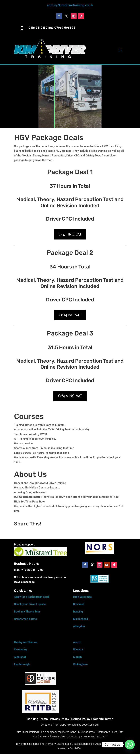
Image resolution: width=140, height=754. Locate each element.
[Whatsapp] (130, 744)
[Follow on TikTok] (81, 16)
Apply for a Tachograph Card (31, 596)
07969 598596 (64, 27)
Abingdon (79, 626)
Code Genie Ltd (90, 724)
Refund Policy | (81, 719)
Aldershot (20, 657)
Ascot (76, 642)
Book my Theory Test (27, 611)
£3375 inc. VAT (70, 234)
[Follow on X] (66, 16)
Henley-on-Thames (25, 642)
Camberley (20, 649)
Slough (77, 657)
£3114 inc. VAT (70, 315)
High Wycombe (82, 596)
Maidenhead (80, 619)
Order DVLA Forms (25, 619)
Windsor (78, 649)
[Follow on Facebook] (59, 16)
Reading (78, 611)
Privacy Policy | (60, 719)
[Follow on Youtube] (107, 565)
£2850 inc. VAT (70, 396)
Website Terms (102, 719)
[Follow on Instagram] (74, 16)
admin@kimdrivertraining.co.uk (70, 5)
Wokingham (80, 664)
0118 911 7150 (38, 27)
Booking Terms (37, 719)
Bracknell (78, 604)
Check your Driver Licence (30, 604)
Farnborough (22, 664)
